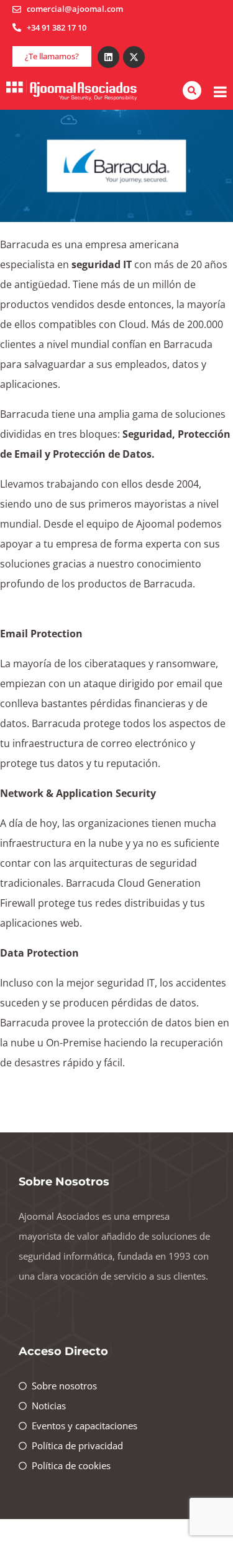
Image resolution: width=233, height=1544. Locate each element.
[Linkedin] (108, 57)
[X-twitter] (134, 57)
